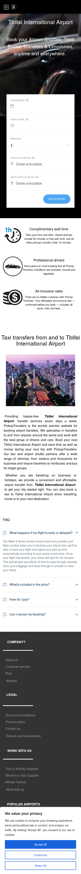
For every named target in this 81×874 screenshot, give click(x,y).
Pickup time (18, 119)
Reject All (40, 866)
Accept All (40, 844)
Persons (16, 138)
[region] (40, 840)
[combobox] (40, 147)
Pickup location (21, 157)
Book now (57, 199)
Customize (40, 855)
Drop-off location (23, 177)
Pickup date (18, 100)
